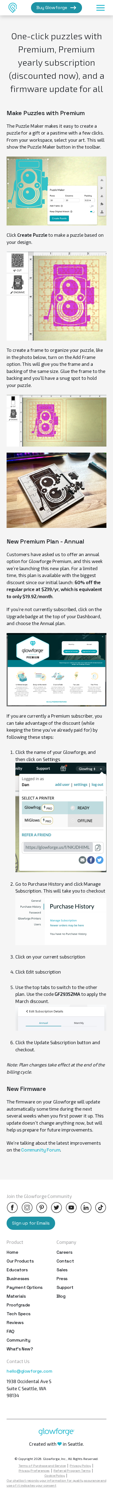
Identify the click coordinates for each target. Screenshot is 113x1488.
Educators (17, 1270)
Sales (61, 1270)
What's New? (20, 1349)
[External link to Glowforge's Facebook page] (12, 1208)
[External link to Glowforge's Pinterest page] (41, 1208)
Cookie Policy (54, 1475)
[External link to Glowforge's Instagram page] (27, 1208)
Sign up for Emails (31, 1223)
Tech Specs (18, 1314)
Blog (60, 1296)
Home (12, 1252)
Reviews (15, 1322)
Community (18, 1340)
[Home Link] (13, 8)
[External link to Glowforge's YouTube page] (71, 1208)
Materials (16, 1296)
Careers (64, 1252)
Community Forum (40, 1150)
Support (64, 1287)
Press (61, 1278)
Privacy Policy (80, 1466)
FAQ (11, 1331)
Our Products (20, 1261)
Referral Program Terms (72, 1471)
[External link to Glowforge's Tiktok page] (100, 1208)
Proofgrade (18, 1305)
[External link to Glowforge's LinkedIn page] (86, 1208)
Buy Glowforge (51, 7)
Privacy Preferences (34, 1471)
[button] (100, 8)
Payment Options (25, 1287)
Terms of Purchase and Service (42, 1466)
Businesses (18, 1278)
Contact (65, 1261)
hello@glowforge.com (29, 1371)
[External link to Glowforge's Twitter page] (56, 1208)
